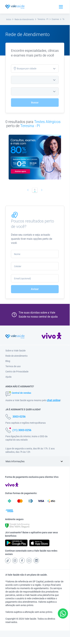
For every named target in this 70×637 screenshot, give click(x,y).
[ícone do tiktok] (7, 560)
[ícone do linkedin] (36, 560)
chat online (53, 400)
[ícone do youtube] (29, 560)
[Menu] (60, 6)
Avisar (35, 289)
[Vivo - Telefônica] (51, 336)
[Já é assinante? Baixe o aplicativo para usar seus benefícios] (16, 543)
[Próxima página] (42, 190)
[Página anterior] (28, 190)
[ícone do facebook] (22, 560)
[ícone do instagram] (15, 560)
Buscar (35, 102)
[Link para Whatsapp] (63, 614)
